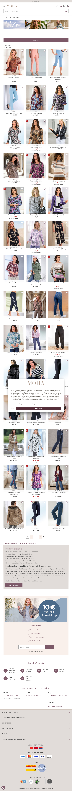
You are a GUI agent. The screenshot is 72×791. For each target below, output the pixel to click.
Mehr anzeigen (14, 585)
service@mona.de (34, 695)
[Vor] (44, 537)
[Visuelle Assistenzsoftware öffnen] (48, 781)
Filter (37, 40)
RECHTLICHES (7, 723)
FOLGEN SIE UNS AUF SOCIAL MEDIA (14, 739)
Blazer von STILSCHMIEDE (58, 492)
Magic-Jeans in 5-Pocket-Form (13, 113)
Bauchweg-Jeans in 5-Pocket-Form (58, 457)
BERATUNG (6, 734)
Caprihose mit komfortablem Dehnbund (58, 78)
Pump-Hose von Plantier (58, 353)
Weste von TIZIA (36, 319)
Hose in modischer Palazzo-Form (36, 423)
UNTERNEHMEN (7, 728)
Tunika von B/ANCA (13, 77)
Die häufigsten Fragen (58, 695)
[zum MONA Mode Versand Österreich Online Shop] (31, 748)
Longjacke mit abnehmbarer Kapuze (14, 457)
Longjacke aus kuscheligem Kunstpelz (36, 457)
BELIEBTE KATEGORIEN (10, 712)
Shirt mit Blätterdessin (13, 353)
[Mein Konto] (57, 6)
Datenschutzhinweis (36, 651)
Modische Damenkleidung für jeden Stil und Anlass (21, 552)
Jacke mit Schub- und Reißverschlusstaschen (36, 284)
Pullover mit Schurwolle (58, 181)
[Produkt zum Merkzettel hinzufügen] (22, 51)
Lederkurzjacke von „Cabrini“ (58, 147)
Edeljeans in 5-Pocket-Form (58, 319)
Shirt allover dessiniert (36, 113)
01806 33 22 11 (12, 695)
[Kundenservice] (3, 788)
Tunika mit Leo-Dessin (14, 181)
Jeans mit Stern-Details (58, 528)
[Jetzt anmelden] (49, 647)
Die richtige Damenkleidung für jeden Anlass (19, 558)
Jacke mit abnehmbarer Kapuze (14, 528)
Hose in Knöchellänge (36, 77)
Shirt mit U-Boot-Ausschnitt (14, 249)
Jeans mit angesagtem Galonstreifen (13, 493)
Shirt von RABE (13, 283)
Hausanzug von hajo (36, 353)
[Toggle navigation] (4, 6)
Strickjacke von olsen (14, 423)
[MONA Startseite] (12, 5)
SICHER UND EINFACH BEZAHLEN (13, 717)
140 (40, 537)
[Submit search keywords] (66, 11)
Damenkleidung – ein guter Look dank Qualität (20, 561)
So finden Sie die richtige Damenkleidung (18, 554)
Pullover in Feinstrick (58, 113)
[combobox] (36, 11)
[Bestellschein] (64, 6)
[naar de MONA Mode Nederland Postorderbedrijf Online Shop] (40, 748)
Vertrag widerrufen (55, 706)
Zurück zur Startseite (12, 17)
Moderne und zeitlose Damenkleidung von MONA (21, 563)
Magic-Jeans (36, 528)
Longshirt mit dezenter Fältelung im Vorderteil (36, 493)
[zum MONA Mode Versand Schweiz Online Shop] (36, 748)
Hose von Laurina (14, 319)
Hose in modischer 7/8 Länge (58, 249)
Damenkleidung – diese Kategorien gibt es (19, 556)
